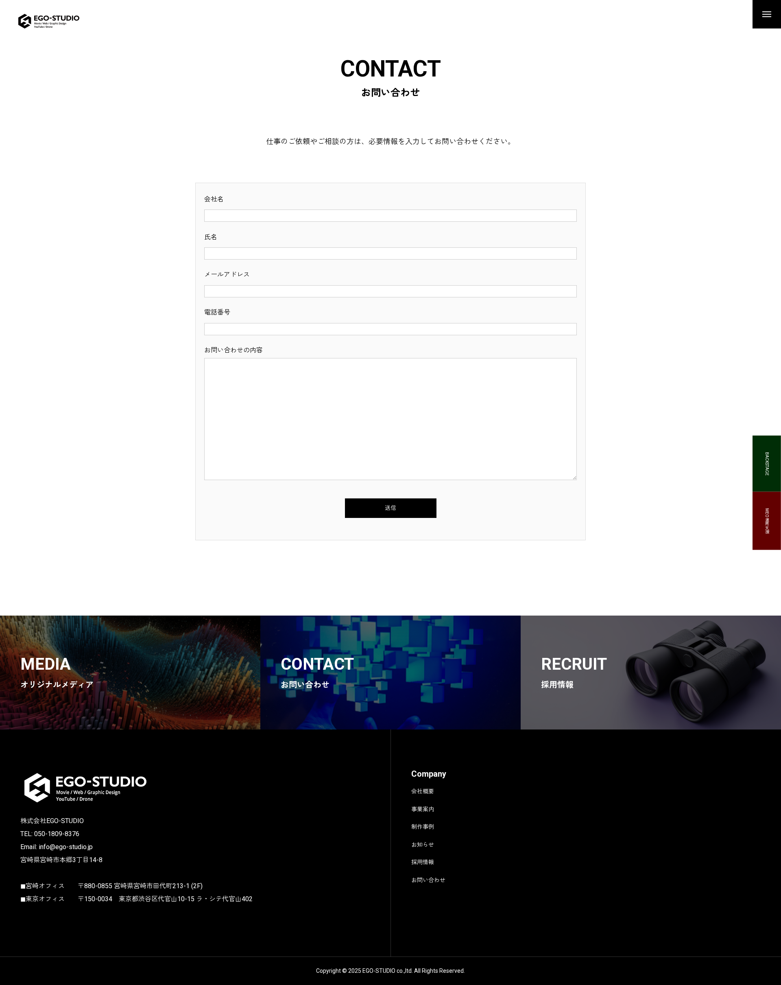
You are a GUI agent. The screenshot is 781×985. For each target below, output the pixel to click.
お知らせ (422, 844)
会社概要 (422, 791)
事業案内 (422, 809)
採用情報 (422, 862)
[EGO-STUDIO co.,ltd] (60, 20)
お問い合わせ (428, 880)
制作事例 (422, 826)
